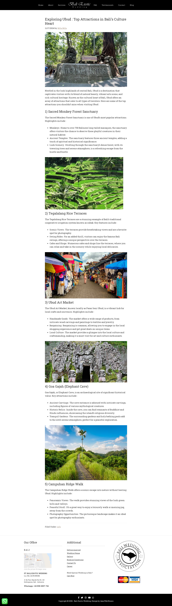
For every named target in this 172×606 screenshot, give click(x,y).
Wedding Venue (73, 553)
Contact (121, 5)
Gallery (70, 556)
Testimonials (107, 5)
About (50, 5)
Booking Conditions (75, 560)
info (59, 527)
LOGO (79, 4)
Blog (132, 5)
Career (69, 566)
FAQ (95, 5)
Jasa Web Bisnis (106, 601)
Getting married (74, 550)
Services (61, 5)
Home (40, 5)
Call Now (70, 576)
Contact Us (71, 563)
